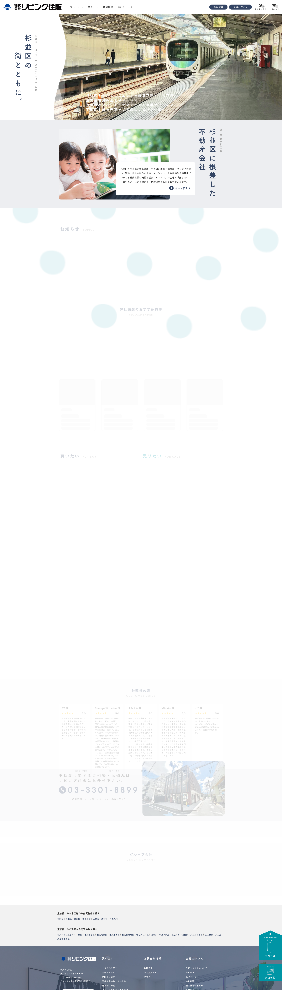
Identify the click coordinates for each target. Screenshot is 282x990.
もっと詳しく (183, 188)
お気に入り (274, 7)
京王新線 (209, 934)
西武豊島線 (114, 934)
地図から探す (108, 976)
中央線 (79, 934)
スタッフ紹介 (193, 790)
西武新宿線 (89, 934)
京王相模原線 (63, 938)
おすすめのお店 (151, 972)
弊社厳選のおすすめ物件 (114, 981)
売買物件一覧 (108, 985)
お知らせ (190, 972)
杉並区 (69, 918)
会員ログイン (240, 7)
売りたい (93, 7)
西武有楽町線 (128, 934)
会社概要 (83, 790)
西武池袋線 (102, 934)
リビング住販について (138, 790)
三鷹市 (96, 918)
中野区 (60, 918)
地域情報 (108, 7)
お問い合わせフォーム (99, 769)
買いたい (75, 7)
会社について (125, 7)
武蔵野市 (86, 918)
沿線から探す (108, 972)
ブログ (147, 976)
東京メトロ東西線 (180, 934)
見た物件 (260, 7)
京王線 (218, 934)
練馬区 (77, 918)
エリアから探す (109, 968)
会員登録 (218, 7)
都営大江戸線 (142, 934)
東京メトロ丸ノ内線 (160, 934)
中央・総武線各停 (65, 934)
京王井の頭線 (196, 934)
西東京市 (114, 918)
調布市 (104, 918)
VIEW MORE (141, 390)
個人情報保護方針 (194, 985)
